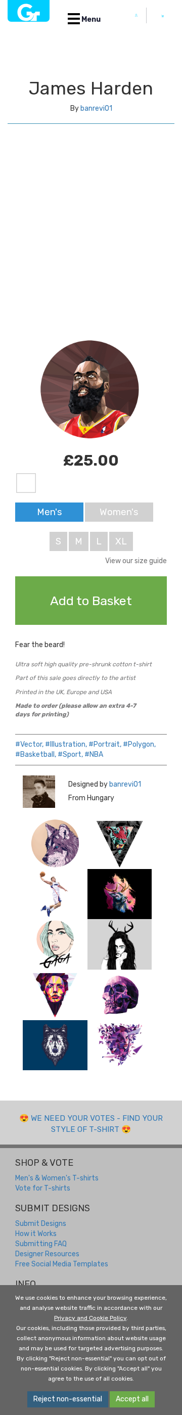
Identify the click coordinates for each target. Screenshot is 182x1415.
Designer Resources (47, 1254)
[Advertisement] (91, 240)
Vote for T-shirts (42, 1188)
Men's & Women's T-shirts (57, 1178)
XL (121, 541)
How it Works (36, 1233)
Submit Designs (40, 1223)
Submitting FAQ (41, 1244)
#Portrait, (104, 744)
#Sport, (70, 754)
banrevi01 (96, 108)
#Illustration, (66, 744)
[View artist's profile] (38, 791)
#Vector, (29, 744)
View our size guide (136, 561)
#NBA (93, 754)
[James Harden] (55, 843)
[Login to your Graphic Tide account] (136, 15)
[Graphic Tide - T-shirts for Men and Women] (29, 11)
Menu (90, 19)
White (26, 483)
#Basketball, (35, 754)
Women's (119, 512)
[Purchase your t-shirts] (163, 16)
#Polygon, (139, 744)
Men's (49, 512)
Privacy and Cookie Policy (90, 1317)
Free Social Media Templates (61, 1264)
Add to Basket (91, 600)
